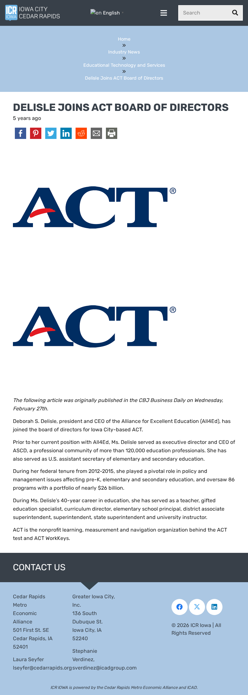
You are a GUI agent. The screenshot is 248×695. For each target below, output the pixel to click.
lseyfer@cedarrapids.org (42, 668)
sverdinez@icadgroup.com (104, 668)
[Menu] (163, 13)
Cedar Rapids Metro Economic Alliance (141, 687)
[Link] (32, 13)
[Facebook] (179, 607)
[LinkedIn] (214, 607)
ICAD (192, 687)
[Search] (235, 13)
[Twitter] (197, 607)
